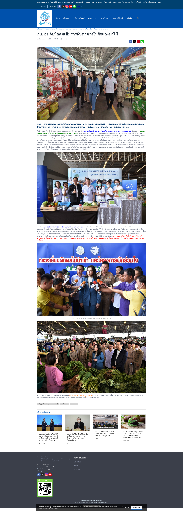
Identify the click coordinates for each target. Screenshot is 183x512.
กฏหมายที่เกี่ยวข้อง (118, 18)
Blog (76, 465)
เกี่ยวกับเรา (67, 18)
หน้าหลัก (57, 18)
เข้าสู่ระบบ (42, 6)
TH (81, 6)
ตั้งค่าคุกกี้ (126, 508)
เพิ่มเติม (129, 18)
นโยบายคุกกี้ (54, 509)
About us (77, 462)
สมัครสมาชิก (52, 6)
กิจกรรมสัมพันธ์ (80, 18)
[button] (138, 18)
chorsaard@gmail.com (48, 469)
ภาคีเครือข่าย (92, 18)
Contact (77, 469)
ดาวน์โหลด (104, 18)
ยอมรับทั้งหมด (137, 508)
